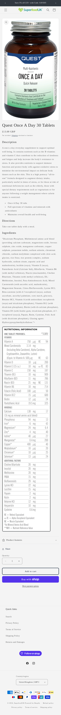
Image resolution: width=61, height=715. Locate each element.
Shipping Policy (13, 636)
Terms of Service (13, 629)
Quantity (5, 555)
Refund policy (48, 703)
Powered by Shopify (32, 703)
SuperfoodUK (19, 703)
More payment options (30, 586)
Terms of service (31, 707)
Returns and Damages (15, 642)
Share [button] (7, 549)
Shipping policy (46, 707)
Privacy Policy (12, 623)
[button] (6, 10)
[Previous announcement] (5, 3)
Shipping (15, 135)
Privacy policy (16, 707)
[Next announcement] (56, 3)
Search (9, 617)
